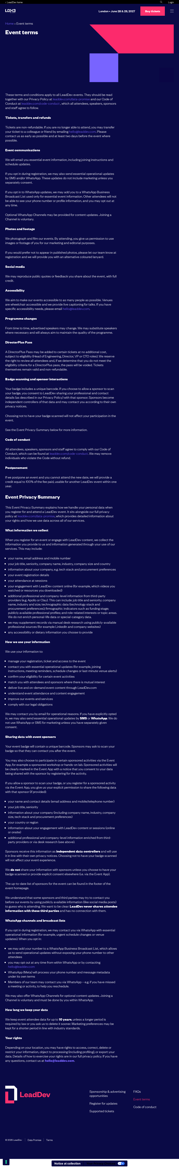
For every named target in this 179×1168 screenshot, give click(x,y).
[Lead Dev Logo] (10, 11)
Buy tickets (152, 11)
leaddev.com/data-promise (71, 99)
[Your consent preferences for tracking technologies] (6, 1162)
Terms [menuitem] (49, 1140)
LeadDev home (15, 2)
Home (9, 23)
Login (171, 2)
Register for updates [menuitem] (103, 1103)
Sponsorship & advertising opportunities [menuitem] (108, 1093)
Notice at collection (67, 1163)
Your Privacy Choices (100, 1163)
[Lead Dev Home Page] (27, 1101)
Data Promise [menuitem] (34, 1140)
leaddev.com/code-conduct (41, 103)
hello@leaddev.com (82, 131)
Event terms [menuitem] (141, 1099)
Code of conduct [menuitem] (144, 1107)
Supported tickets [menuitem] (102, 1111)
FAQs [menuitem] (137, 1091)
